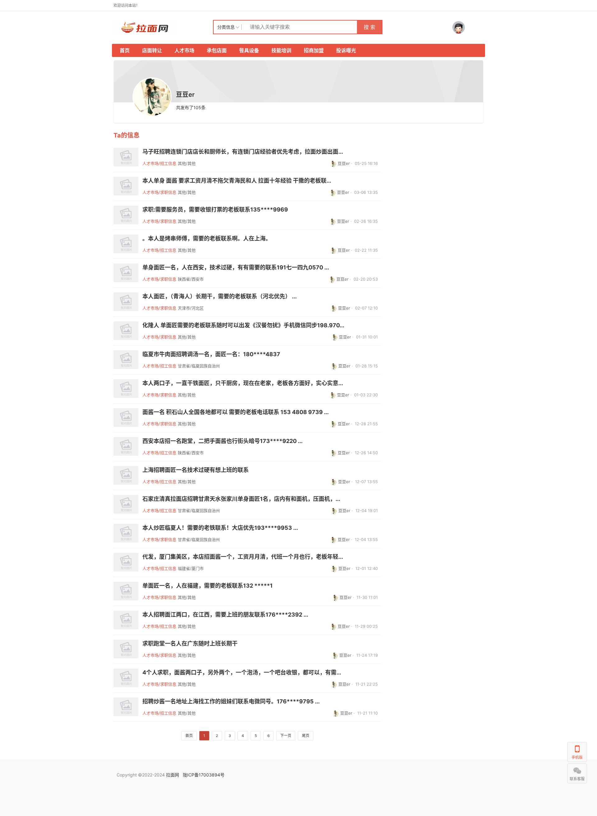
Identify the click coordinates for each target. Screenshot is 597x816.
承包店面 (217, 50)
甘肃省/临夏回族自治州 (199, 365)
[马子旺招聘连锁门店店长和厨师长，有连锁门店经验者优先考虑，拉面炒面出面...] (125, 157)
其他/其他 (187, 163)
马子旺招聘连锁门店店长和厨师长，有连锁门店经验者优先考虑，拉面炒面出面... (242, 152)
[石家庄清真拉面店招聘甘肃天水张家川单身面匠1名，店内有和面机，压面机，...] (125, 504)
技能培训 (281, 50)
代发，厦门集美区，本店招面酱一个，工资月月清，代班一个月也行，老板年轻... (242, 557)
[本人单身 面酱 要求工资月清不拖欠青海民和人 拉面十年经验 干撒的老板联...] (125, 186)
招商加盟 (314, 50)
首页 (125, 50)
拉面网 (172, 774)
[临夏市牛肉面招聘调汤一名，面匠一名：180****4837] (125, 359)
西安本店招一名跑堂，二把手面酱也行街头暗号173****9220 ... (222, 441)
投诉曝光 (346, 50)
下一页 (285, 735)
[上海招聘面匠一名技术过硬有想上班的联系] (125, 475)
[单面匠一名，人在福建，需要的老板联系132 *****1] (125, 591)
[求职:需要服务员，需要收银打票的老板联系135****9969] (125, 215)
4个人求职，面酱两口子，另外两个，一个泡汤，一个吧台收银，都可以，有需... (241, 672)
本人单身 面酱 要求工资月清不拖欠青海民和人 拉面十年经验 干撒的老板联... (236, 181)
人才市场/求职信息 (159, 192)
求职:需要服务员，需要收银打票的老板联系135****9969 (215, 210)
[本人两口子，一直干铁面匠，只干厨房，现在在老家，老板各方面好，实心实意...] (125, 388)
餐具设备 (249, 50)
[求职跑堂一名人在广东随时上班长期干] (125, 649)
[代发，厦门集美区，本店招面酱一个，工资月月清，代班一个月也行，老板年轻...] (125, 562)
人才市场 (184, 50)
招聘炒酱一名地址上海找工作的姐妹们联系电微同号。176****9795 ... (231, 701)
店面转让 (152, 50)
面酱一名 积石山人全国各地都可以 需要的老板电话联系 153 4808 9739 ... (235, 412)
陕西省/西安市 (191, 279)
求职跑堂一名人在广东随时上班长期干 (190, 644)
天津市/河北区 (191, 307)
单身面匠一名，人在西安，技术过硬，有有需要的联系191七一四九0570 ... (235, 267)
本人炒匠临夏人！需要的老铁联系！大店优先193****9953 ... (220, 528)
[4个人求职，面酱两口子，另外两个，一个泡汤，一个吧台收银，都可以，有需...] (125, 678)
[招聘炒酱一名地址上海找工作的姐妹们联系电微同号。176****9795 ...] (125, 706)
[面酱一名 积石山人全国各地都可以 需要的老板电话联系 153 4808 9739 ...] (125, 417)
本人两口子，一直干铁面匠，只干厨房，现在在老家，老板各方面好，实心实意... (242, 383)
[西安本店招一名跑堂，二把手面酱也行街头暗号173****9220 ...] (125, 446)
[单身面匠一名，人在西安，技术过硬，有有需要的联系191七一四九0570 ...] (125, 272)
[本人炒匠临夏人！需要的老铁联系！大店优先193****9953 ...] (125, 533)
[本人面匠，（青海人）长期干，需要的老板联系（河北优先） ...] (125, 301)
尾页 (305, 735)
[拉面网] (163, 27)
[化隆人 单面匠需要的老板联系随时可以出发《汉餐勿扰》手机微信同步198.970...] (125, 330)
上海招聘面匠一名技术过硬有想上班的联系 (195, 470)
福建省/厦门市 (191, 568)
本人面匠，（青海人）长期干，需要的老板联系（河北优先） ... (219, 296)
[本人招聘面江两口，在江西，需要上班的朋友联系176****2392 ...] (125, 620)
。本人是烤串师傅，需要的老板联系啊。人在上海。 (206, 238)
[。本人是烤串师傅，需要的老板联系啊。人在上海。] (125, 244)
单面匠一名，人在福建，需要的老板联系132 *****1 (207, 586)
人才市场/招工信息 (159, 163)
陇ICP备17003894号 (203, 774)
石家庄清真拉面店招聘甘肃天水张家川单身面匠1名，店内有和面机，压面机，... (241, 499)
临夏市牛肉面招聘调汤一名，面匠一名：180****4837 (211, 354)
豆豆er (344, 163)
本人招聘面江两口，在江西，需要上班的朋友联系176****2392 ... (225, 615)
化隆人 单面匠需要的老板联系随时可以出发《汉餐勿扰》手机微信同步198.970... (243, 325)
